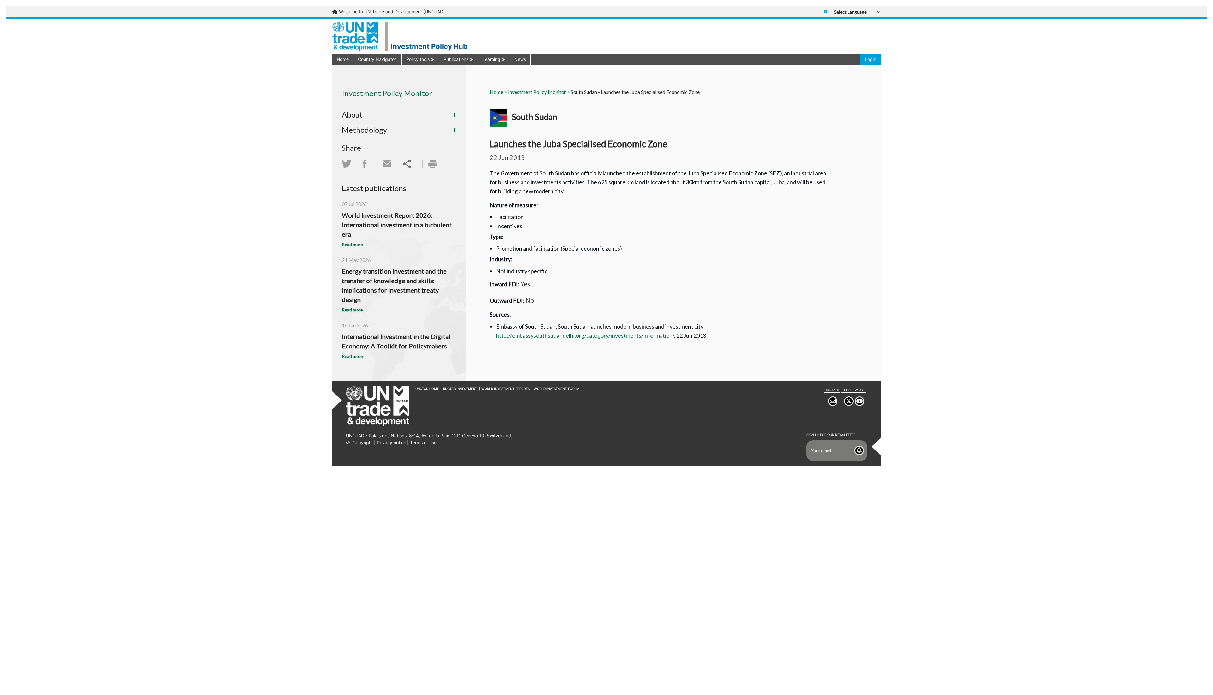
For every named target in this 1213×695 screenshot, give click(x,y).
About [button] (352, 114)
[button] (377, 59)
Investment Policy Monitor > (539, 92)
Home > (498, 92)
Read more (352, 244)
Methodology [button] (364, 129)
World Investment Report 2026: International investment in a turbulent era (397, 224)
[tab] (399, 115)
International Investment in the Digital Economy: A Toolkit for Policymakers (396, 341)
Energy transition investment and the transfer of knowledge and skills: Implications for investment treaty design (394, 285)
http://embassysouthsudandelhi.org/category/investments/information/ (585, 335)
